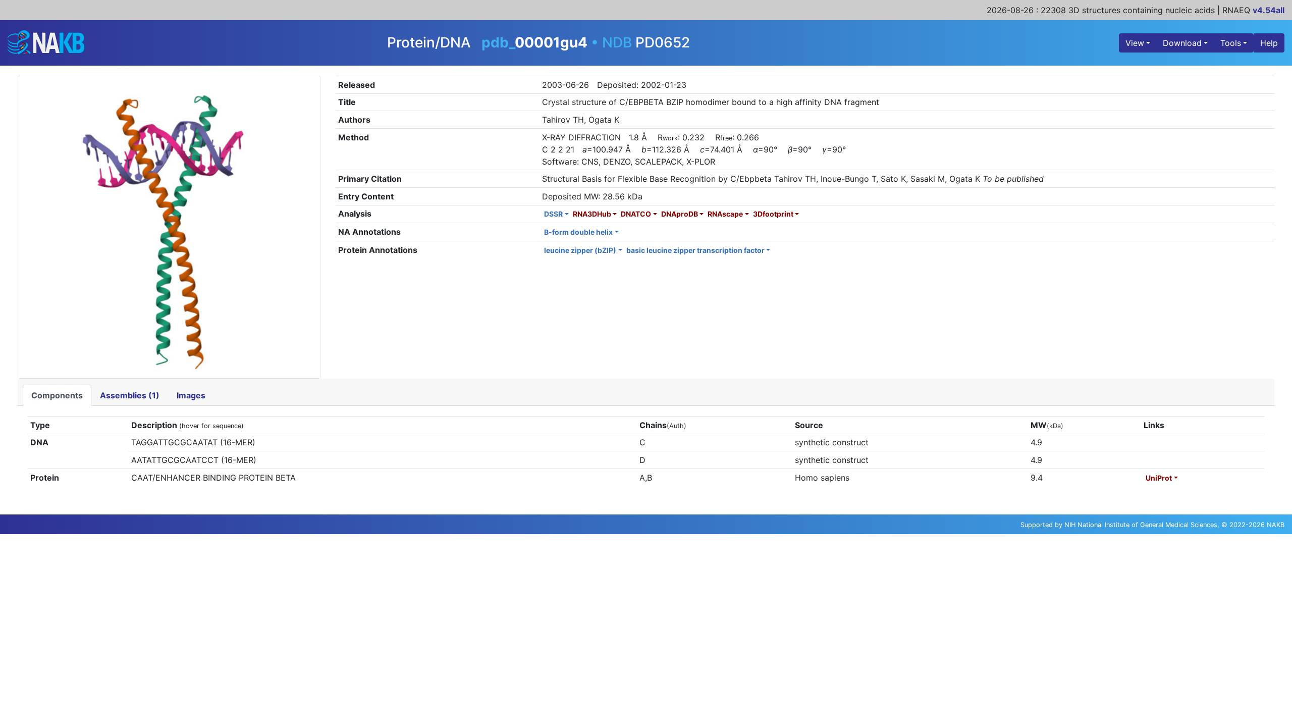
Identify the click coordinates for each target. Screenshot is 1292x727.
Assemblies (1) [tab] (129, 395)
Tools (1230, 43)
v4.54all (1268, 10)
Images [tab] (191, 395)
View (1134, 43)
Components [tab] (57, 395)
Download (1182, 43)
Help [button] (1269, 43)
